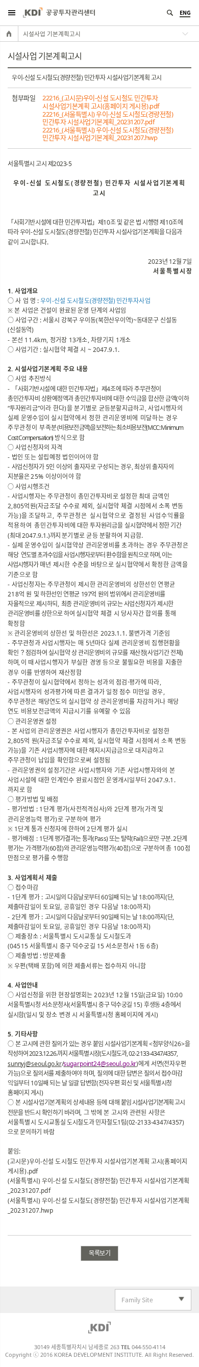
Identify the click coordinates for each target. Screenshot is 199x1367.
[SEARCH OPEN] (169, 13)
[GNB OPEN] (11, 12)
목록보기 (99, 1253)
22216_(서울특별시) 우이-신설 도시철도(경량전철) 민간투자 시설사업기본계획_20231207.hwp (107, 134)
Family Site (134, 1300)
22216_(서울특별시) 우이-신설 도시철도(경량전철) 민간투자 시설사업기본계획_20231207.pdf (107, 118)
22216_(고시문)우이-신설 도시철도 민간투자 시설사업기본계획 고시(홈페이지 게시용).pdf (100, 102)
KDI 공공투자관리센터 (59, 13)
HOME (9, 33)
